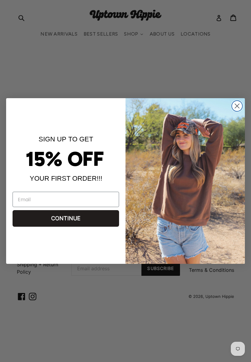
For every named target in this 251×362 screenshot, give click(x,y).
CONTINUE (66, 218)
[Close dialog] (237, 106)
